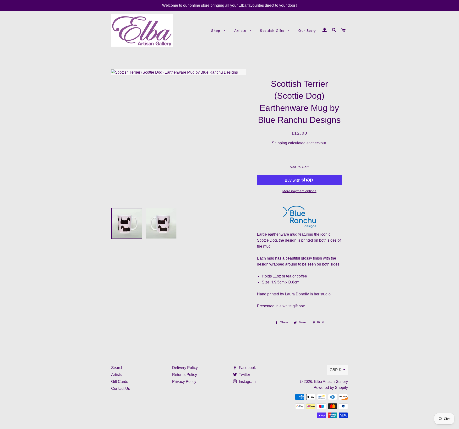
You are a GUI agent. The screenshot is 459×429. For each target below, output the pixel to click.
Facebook (247, 368)
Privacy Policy (184, 382)
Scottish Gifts (273, 31)
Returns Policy (184, 375)
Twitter (244, 375)
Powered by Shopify (331, 388)
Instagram (247, 382)
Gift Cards (119, 382)
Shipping (279, 143)
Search (117, 368)
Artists (240, 31)
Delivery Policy (185, 368)
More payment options (299, 191)
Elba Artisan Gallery (331, 382)
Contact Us (120, 388)
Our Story (307, 31)
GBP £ (335, 370)
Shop (216, 31)
